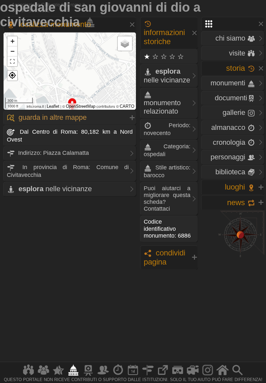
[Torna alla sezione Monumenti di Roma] (88, 22)
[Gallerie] (207, 375)
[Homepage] (222, 375)
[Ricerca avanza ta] (237, 375)
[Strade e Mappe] (147, 375)
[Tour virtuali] (177, 375)
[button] (12, 75)
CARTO (127, 106)
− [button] (12, 51)
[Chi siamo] (43, 375)
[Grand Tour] (58, 375)
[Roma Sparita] (88, 375)
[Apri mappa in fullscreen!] (12, 61)
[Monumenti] (73, 375)
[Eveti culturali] (133, 375)
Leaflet (53, 106)
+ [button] (12, 41)
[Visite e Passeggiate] (28, 375)
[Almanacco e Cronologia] (118, 375)
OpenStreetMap (80, 106)
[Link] (162, 375)
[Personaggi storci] (103, 375)
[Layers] (125, 43)
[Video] (192, 375)
